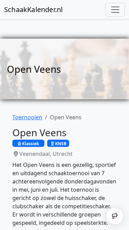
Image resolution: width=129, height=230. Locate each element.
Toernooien (27, 117)
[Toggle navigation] (115, 10)
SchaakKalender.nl (33, 9)
